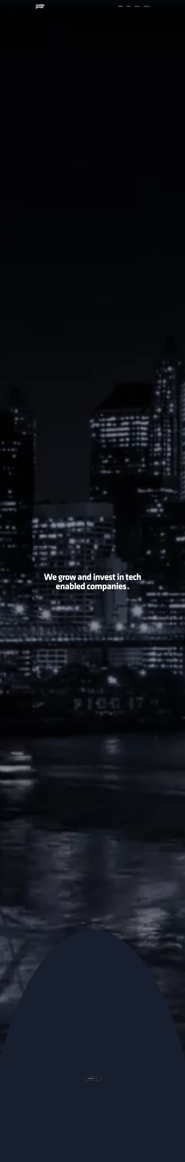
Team (129, 6)
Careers (137, 6)
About (120, 6)
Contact (146, 6)
